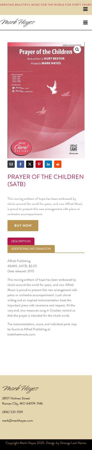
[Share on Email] (11, 164)
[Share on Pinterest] (39, 164)
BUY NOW (23, 225)
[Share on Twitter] (29, 164)
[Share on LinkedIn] (48, 164)
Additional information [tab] (31, 249)
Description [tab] (21, 241)
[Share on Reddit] (57, 164)
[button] (77, 49)
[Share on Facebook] (20, 164)
